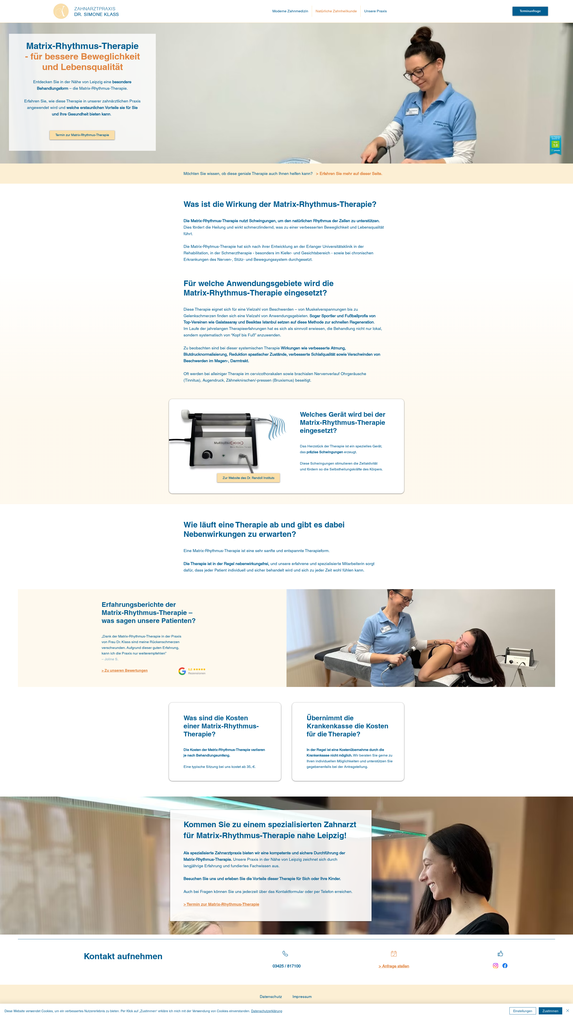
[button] (375, 11)
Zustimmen (550, 1011)
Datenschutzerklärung (266, 1011)
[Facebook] (505, 965)
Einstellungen (522, 1011)
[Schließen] (567, 1010)
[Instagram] (495, 965)
